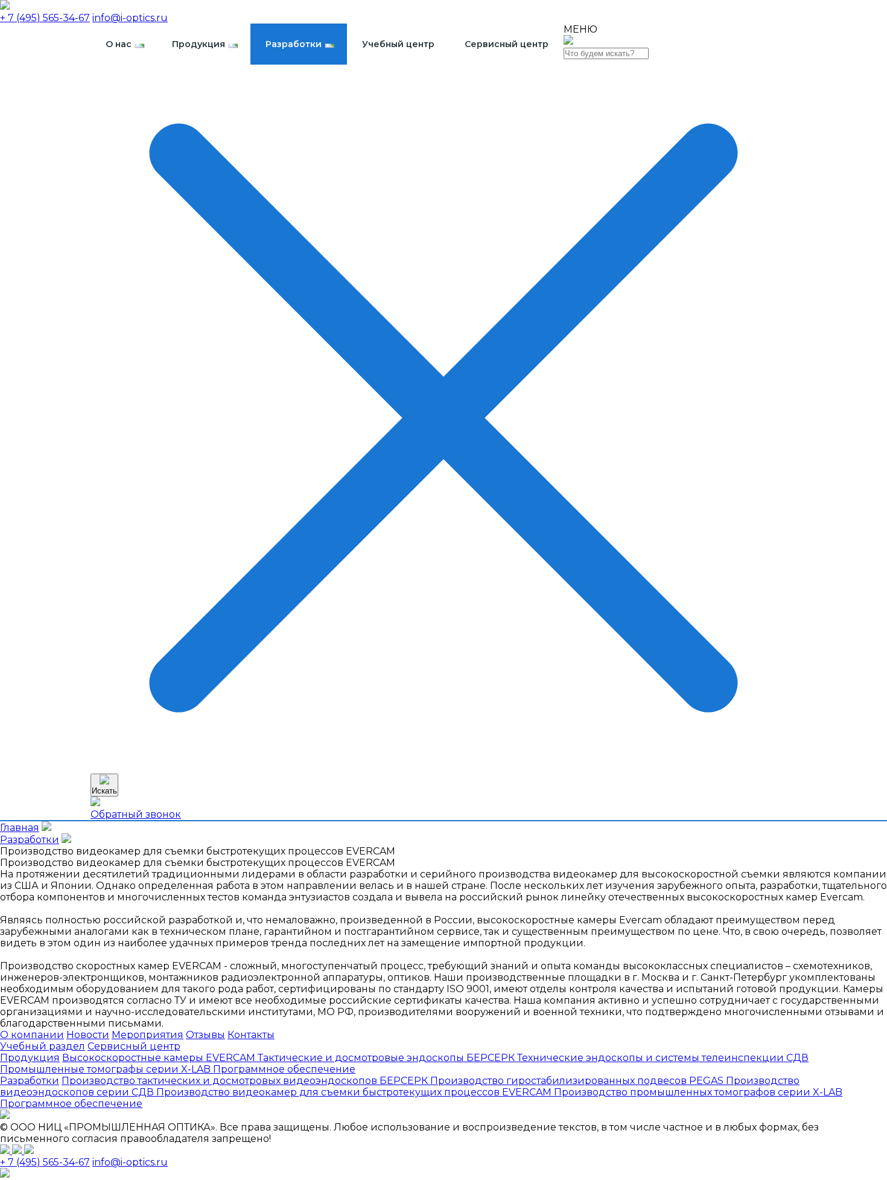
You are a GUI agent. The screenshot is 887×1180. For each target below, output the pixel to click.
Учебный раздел (42, 1046)
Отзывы (205, 1035)
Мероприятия (147, 1035)
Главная (19, 827)
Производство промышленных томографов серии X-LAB (698, 1092)
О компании (32, 1035)
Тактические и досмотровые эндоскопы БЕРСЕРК (387, 1057)
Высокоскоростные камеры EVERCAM (160, 1057)
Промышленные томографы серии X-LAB (106, 1069)
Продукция (198, 44)
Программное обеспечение (284, 1069)
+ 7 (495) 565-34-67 (45, 18)
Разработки (293, 44)
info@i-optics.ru (130, 18)
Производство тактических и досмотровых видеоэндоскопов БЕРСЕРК (246, 1080)
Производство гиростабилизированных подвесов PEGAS (578, 1080)
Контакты (251, 1035)
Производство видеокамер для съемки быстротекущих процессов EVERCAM (355, 1092)
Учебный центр (398, 44)
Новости (87, 1035)
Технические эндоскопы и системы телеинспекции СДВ (663, 1057)
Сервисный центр (506, 44)
